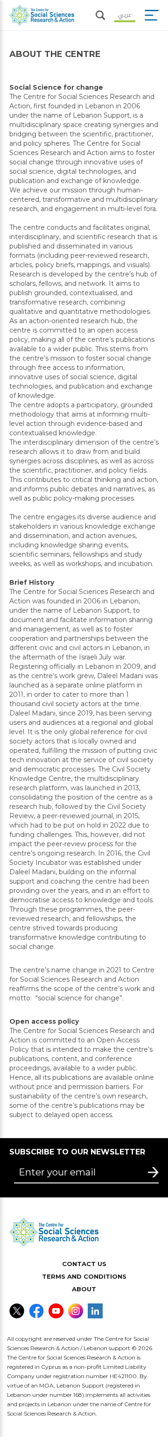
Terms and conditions (84, 1276)
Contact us (84, 1263)
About (84, 1289)
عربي (125, 14)
